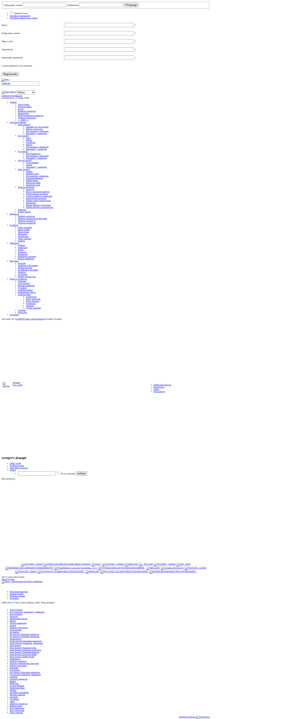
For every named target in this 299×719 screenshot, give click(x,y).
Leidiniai (13, 677)
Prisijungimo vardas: (11, 33)
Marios (13, 681)
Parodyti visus (8, 579)
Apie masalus (16, 614)
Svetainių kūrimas (187, 717)
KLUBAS (19, 319)
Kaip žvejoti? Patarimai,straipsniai (25, 650)
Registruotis (10, 74)
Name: (5, 25)
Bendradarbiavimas (19, 591)
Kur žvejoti (15, 670)
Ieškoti (13, 470)
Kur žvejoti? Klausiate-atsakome (25, 672)
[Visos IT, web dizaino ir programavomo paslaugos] (203, 717)
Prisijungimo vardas (13, 5)
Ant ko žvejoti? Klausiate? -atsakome (27, 612)
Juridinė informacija (19, 627)
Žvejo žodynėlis (17, 710)
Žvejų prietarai (16, 712)
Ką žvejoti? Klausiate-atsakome (24, 634)
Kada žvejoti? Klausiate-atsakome (26, 641)
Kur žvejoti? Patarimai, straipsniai (25, 674)
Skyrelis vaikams (17, 695)
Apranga (14, 616)
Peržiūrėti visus (17, 465)
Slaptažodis (73, 5)
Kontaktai (14, 598)
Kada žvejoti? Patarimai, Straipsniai (26, 643)
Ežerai (13, 621)
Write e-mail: (7, 41)
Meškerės (14, 683)
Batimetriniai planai (18, 619)
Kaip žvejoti (15, 645)
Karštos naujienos (18, 661)
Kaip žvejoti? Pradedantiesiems (24, 652)
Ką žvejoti (14, 632)
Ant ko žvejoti (16, 610)
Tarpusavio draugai (19, 468)
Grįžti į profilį (15, 463)
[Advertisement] (106, 348)
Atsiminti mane (21, 13)
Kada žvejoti (15, 639)
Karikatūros (15, 659)
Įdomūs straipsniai (18, 623)
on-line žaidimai (17, 686)
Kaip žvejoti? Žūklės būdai (22, 657)
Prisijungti (6, 96)
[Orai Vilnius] (9, 92)
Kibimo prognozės (18, 666)
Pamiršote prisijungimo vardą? (24, 18)
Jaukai (13, 625)
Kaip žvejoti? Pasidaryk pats (23, 648)
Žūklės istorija (16, 706)
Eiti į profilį (17, 385)
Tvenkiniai (14, 699)
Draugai (41, 319)
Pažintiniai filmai (17, 688)
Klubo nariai (30, 319)
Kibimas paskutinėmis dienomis (24, 663)
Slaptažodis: (7, 49)
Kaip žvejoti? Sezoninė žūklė (23, 654)
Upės (12, 701)
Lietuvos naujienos (18, 679)
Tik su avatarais (68, 474)
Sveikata (14, 697)
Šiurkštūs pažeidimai (19, 692)
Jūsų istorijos (16, 630)
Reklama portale (17, 596)
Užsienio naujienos (18, 704)
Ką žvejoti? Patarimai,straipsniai (24, 636)
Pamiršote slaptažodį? (20, 16)
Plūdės (13, 690)
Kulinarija (14, 668)
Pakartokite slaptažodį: (12, 58)
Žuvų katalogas (17, 708)
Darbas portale (17, 594)
